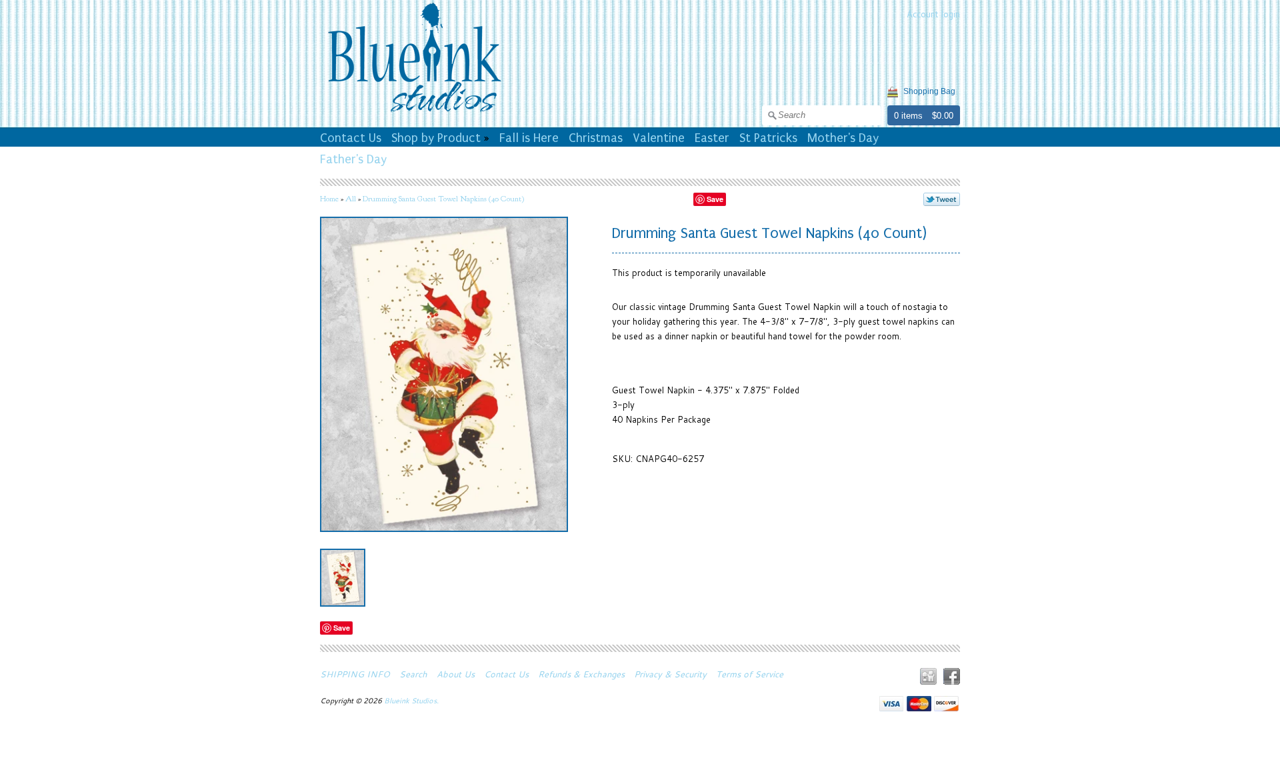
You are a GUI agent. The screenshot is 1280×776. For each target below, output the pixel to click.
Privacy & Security (670, 674)
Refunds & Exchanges (581, 674)
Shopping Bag (929, 91)
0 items (908, 116)
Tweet (941, 199)
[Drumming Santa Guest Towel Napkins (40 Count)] (342, 578)
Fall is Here (529, 138)
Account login (933, 14)
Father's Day (353, 159)
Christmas (596, 138)
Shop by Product (436, 138)
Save (715, 199)
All (350, 198)
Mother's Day (843, 138)
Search (413, 674)
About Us (456, 674)
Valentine (659, 138)
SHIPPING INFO (355, 674)
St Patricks (768, 138)
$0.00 (942, 116)
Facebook (951, 676)
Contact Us (350, 138)
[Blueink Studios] (414, 114)
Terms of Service (749, 674)
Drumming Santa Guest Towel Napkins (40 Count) (443, 198)
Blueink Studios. (412, 700)
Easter (712, 138)
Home (329, 198)
